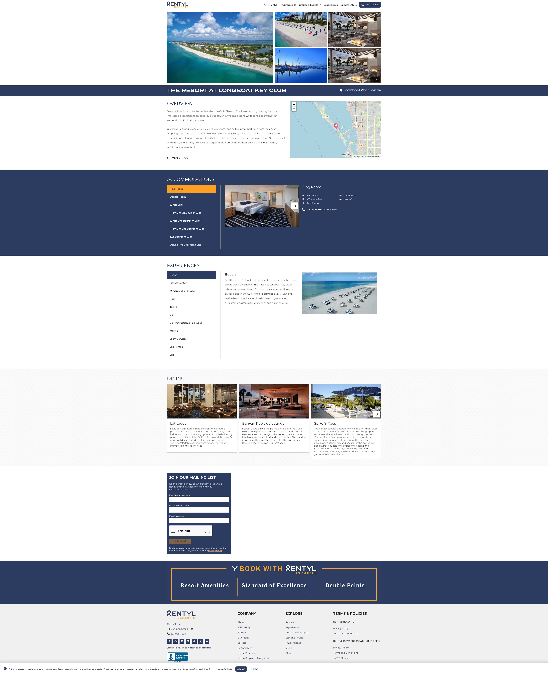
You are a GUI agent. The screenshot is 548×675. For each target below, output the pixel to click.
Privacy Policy (215, 550)
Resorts (289, 622)
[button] (294, 205)
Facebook (205, 647)
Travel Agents (293, 642)
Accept (241, 669)
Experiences (292, 627)
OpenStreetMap (366, 156)
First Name (179, 495)
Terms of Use (345, 658)
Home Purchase (251, 654)
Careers (251, 643)
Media (288, 648)
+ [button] (294, 104)
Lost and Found (296, 638)
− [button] (294, 109)
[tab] (193, 217)
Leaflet (355, 156)
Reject (254, 669)
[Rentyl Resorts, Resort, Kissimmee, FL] (177, 657)
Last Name (179, 505)
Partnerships (251, 648)
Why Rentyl (244, 627)
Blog (288, 653)
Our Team (243, 637)
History (242, 632)
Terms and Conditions (345, 633)
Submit (178, 541)
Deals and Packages (296, 632)
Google (192, 647)
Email (176, 516)
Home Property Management (254, 659)
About (241, 622)
